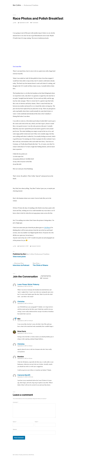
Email (36, 421)
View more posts (19, 257)
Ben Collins (17, 5)
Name (14, 421)
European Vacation (36, 246)
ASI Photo (47, 227)
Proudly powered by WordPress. (26, 454)
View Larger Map (17, 66)
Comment (15, 402)
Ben (15, 22)
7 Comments (35, 22)
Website (15, 429)
